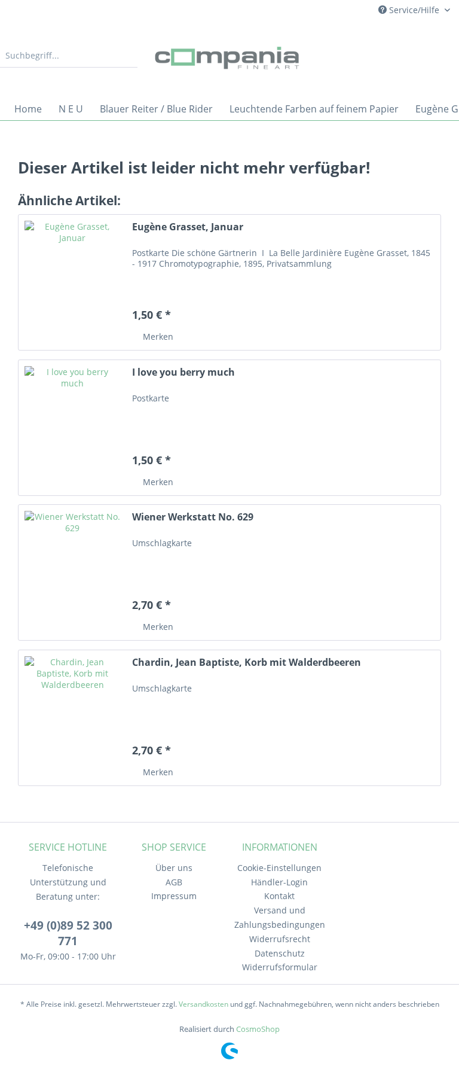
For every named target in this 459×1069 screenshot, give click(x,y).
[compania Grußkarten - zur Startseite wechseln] (229, 59)
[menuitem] (68, 61)
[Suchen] (126, 56)
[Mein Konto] (411, 56)
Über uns (173, 867)
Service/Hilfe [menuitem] (414, 10)
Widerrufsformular (279, 967)
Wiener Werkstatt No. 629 (192, 517)
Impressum (174, 896)
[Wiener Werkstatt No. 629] (72, 572)
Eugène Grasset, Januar (187, 227)
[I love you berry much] (72, 427)
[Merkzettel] (381, 56)
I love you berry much (183, 372)
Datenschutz (280, 953)
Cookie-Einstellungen (279, 867)
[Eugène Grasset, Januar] (72, 282)
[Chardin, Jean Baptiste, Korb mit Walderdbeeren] (72, 717)
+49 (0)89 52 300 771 (68, 933)
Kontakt (279, 896)
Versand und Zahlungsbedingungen (279, 917)
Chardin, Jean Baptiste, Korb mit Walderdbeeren (246, 662)
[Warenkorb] (440, 56)
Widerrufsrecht (279, 939)
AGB (174, 882)
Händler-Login (279, 882)
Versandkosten (203, 1004)
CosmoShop (258, 1029)
